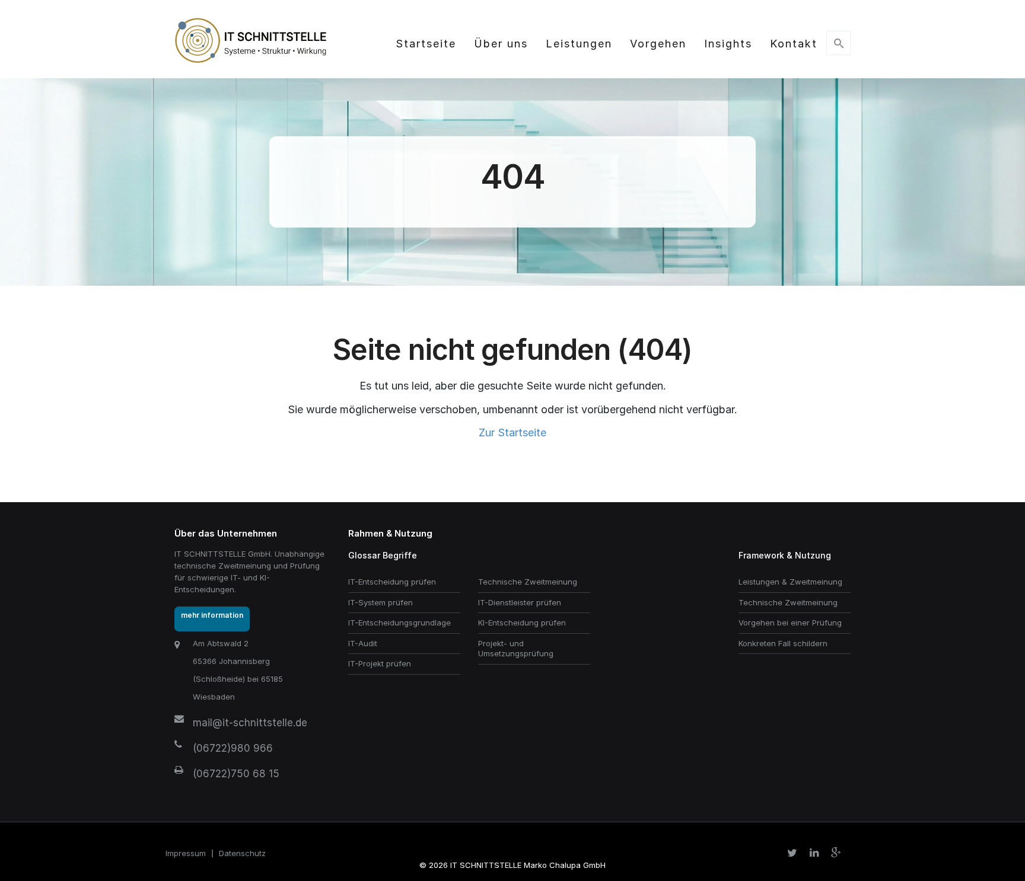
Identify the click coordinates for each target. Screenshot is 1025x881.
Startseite (426, 43)
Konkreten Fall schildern (782, 643)
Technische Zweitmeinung (527, 581)
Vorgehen (658, 43)
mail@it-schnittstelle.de (250, 723)
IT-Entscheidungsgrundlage (399, 622)
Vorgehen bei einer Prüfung (790, 622)
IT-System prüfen (380, 602)
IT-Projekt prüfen (379, 663)
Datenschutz (242, 853)
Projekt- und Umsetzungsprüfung (515, 649)
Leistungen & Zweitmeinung (790, 581)
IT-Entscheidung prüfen (392, 581)
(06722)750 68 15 (236, 774)
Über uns (501, 43)
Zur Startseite (512, 432)
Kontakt (793, 43)
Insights (728, 43)
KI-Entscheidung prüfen (522, 622)
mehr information (212, 615)
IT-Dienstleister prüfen (519, 602)
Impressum (185, 853)
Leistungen (579, 43)
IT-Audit (362, 643)
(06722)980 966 (233, 748)
